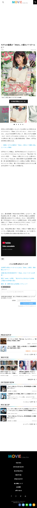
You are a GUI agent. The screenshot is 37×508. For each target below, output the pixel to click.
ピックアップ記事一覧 (29, 424)
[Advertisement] (18, 23)
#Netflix (8, 413)
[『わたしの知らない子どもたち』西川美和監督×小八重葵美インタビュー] (3, 418)
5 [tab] (22, 124)
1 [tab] (14, 124)
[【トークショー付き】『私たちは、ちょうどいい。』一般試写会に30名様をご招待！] (3, 341)
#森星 (2, 49)
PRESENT (18, 479)
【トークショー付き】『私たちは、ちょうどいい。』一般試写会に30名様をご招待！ (21, 339)
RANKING (18, 471)
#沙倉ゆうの (15, 398)
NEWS (18, 463)
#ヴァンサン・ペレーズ (23, 375)
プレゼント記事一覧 (29, 354)
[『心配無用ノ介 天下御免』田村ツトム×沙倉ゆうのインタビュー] (3, 396)
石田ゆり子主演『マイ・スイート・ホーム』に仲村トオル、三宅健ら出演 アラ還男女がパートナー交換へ (8, 372)
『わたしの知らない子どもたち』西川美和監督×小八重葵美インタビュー (21, 416)
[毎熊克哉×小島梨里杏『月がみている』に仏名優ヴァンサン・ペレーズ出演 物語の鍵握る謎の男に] (28, 365)
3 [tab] (18, 124)
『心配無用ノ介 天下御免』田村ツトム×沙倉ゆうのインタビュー (21, 394)
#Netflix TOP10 (14, 413)
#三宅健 (6, 375)
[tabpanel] (18, 114)
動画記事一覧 (31, 379)
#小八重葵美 (14, 420)
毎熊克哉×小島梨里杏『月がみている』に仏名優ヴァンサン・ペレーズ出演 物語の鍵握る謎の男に (27, 372)
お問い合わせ (18, 490)
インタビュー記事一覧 (29, 402)
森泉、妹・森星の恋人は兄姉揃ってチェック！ (14, 284)
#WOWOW (2, 375)
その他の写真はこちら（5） (18, 101)
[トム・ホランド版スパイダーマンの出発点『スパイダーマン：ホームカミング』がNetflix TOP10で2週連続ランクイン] (3, 411)
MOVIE (18, 475)
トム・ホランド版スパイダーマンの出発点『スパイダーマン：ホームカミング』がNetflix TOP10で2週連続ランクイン (21, 409)
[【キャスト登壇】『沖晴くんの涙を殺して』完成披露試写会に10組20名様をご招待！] (3, 349)
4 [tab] (20, 124)
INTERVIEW (18, 467)
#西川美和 (9, 420)
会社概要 (18, 487)
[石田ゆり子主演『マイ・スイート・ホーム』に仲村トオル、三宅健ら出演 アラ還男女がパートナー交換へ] (9, 365)
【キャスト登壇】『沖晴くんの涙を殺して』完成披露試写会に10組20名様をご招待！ (21, 347)
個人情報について (18, 483)
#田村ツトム (9, 398)
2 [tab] (16, 124)
